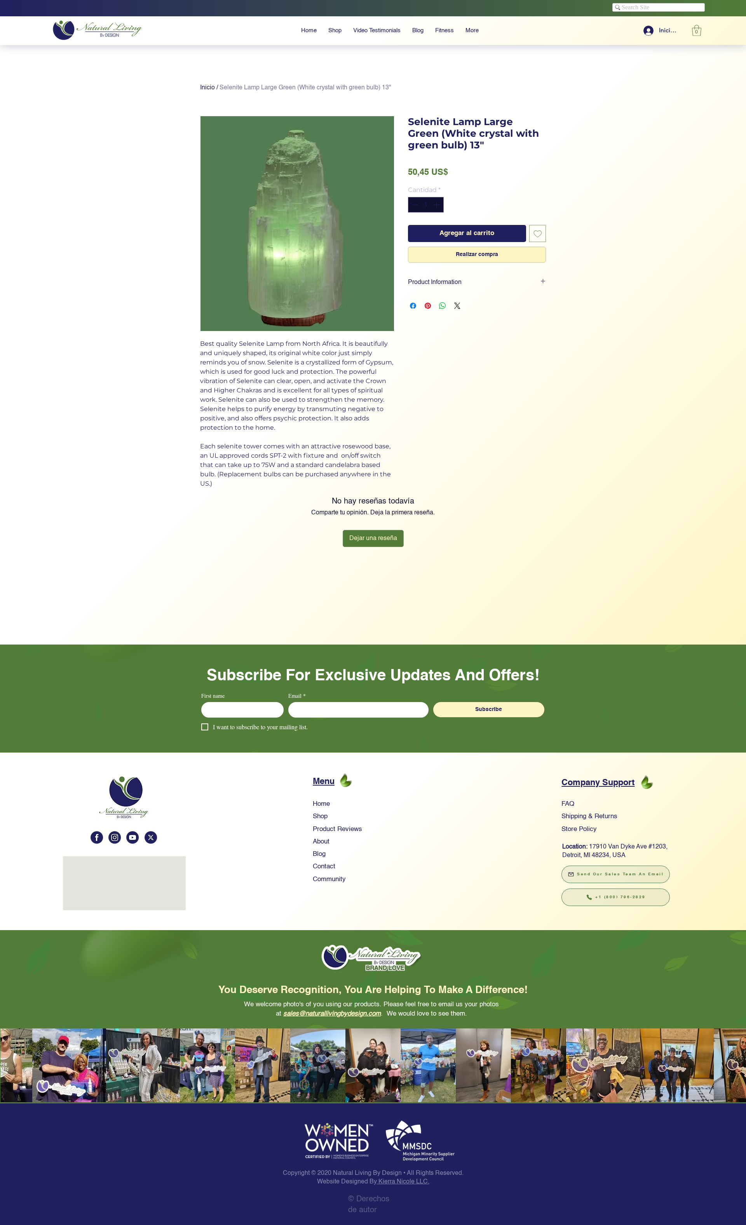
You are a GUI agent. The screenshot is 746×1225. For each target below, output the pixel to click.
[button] (373, 489)
